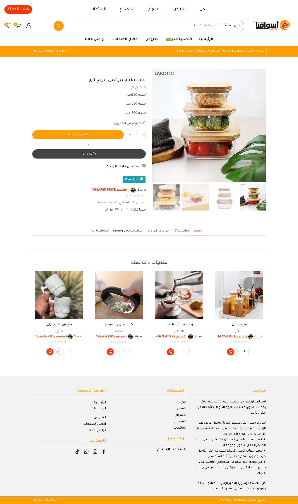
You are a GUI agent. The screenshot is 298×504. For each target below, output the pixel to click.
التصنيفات (179, 39)
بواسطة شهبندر (44, 500)
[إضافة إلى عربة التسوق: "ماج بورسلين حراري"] (50, 352)
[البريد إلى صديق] (117, 210)
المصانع (126, 9)
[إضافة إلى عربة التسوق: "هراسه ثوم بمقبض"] (110, 352)
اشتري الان (87, 154)
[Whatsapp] (86, 451)
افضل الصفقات (125, 39)
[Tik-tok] (77, 451)
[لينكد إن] (111, 210)
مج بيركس (239, 324)
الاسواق (154, 9)
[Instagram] (95, 451)
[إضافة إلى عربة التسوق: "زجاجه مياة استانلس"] (170, 352)
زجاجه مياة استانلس (179, 324)
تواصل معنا (95, 39)
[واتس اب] (106, 210)
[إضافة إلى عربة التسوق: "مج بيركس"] (230, 352)
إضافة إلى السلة (76, 134)
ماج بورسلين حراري (59, 324)
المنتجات (98, 9)
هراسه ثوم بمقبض (119, 324)
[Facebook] (104, 451)
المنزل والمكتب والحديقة (238, 51)
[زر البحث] (59, 26)
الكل (204, 9)
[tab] (197, 231)
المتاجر (181, 9)
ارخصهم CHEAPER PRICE (111, 190)
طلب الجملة (18, 9)
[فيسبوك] (127, 210)
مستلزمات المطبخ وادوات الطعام (198, 51)
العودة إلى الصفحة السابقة (50, 51)
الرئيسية (206, 39)
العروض (152, 39)
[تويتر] (132, 210)
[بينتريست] (122, 210)
